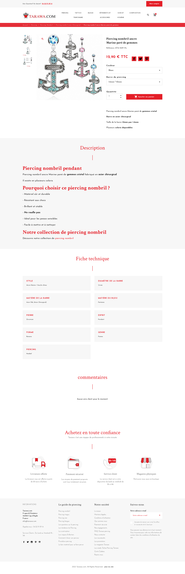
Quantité (111, 92)
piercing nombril (64, 238)
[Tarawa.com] (39, 15)
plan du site (109, 567)
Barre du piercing (116, 77)
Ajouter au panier (144, 96)
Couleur (110, 66)
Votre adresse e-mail (138, 511)
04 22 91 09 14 (47, 4)
